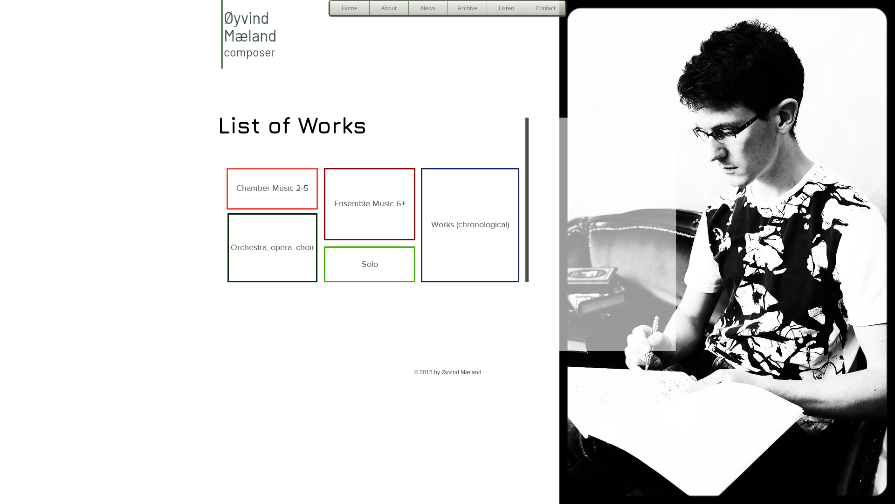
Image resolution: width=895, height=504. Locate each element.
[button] (389, 8)
